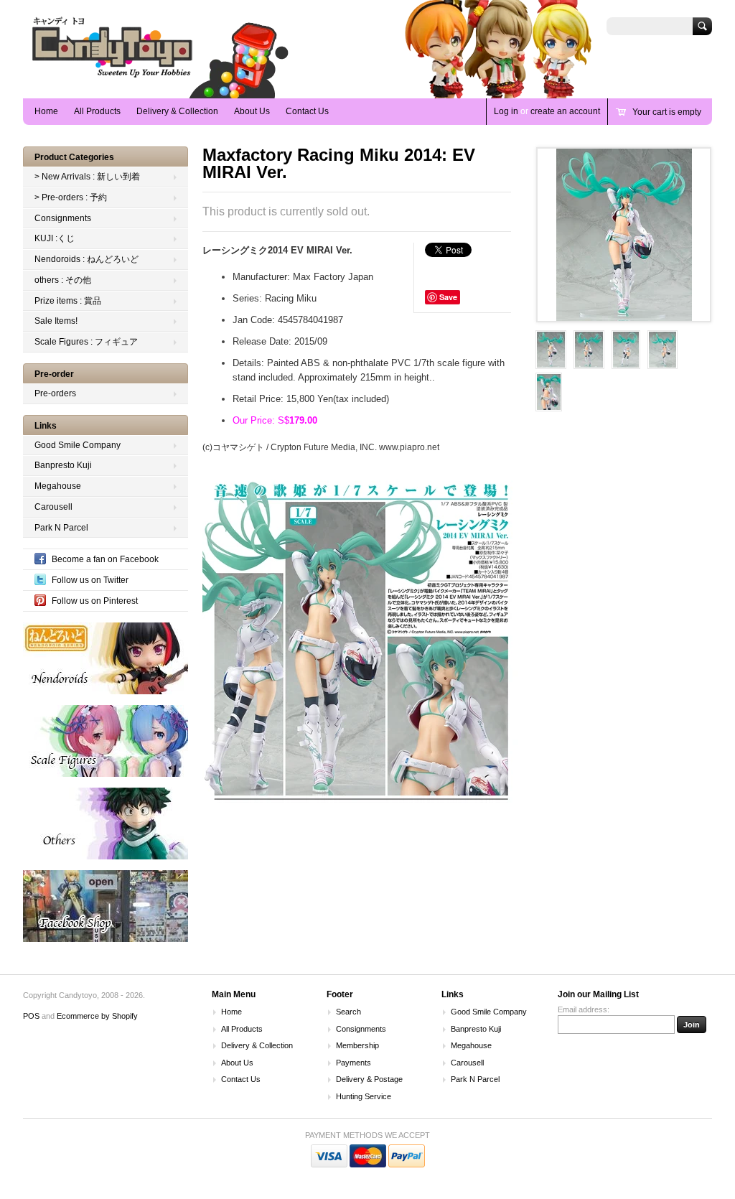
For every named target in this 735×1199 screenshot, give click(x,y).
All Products (97, 111)
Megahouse (57, 486)
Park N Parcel (61, 528)
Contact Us (307, 111)
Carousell (53, 507)
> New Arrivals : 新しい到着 (87, 177)
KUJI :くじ (54, 238)
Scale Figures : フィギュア (86, 342)
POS (31, 1016)
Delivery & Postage (369, 1079)
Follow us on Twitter (90, 580)
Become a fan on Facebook (105, 559)
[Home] (112, 77)
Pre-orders (55, 393)
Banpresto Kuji (63, 465)
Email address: (583, 1009)
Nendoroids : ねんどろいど (86, 259)
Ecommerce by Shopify (97, 1016)
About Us (252, 111)
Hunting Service (363, 1096)
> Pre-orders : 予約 (70, 197)
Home (46, 111)
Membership (357, 1045)
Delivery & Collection (177, 111)
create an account (565, 111)
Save (448, 296)
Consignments (62, 218)
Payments (353, 1062)
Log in (506, 111)
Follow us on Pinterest (95, 601)
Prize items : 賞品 (67, 301)
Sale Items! (56, 321)
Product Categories (74, 157)
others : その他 (62, 280)
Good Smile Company (77, 445)
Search (348, 1011)
